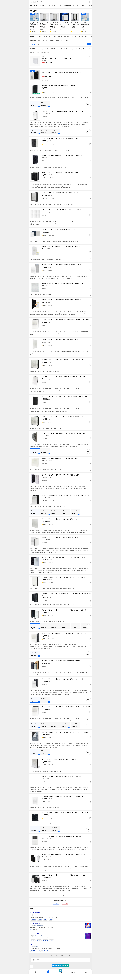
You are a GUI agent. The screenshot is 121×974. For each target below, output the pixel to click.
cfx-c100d (42, 6)
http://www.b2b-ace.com (38, 925)
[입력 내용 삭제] (89, 2)
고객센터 (68, 955)
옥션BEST (33, 950)
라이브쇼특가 (45, 940)
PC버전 (52, 955)
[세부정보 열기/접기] (88, 960)
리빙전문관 (33, 940)
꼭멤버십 (50, 919)
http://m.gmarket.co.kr (38, 915)
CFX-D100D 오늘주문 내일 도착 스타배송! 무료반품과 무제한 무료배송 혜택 (45, 948)
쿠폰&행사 (51, 940)
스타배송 (45, 919)
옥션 (34, 944)
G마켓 (35, 912)
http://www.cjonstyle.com (39, 935)
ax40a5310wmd (91, 6)
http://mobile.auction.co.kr (39, 946)
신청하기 (88, 909)
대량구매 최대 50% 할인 (36, 930)
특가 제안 (35, 923)
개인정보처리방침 (62, 955)
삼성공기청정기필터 (66, 6)
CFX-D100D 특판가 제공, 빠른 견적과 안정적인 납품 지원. (41, 927)
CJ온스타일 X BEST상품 (35, 933)
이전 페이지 (52, 895)
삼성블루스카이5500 (57, 6)
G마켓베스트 (33, 919)
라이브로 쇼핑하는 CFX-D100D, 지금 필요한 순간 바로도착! (42, 938)
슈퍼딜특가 (40, 919)
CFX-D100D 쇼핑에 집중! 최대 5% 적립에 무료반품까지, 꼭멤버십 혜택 (44, 917)
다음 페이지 (69, 895)
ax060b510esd (76, 6)
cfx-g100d (36, 6)
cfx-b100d (48, 6)
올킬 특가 (38, 950)
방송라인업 (39, 940)
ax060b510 (83, 6)
